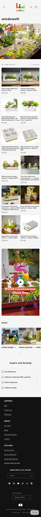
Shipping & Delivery (11, 459)
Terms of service (26, 512)
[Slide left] (16, 353)
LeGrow (12, 509)
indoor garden (25, 347)
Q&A (5, 406)
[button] (4, 7)
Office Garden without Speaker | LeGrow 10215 (10, 177)
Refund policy (31, 509)
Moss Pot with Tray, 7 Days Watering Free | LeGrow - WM (30, 148)
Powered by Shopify (20, 509)
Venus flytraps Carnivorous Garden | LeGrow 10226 (30, 207)
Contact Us (8, 410)
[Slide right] (25, 353)
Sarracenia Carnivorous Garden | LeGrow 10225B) (29, 237)
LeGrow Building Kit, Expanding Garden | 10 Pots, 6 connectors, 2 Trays (11, 118)
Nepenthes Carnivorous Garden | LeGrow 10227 (10, 237)
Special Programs (10, 434)
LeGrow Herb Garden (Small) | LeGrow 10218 (28, 89)
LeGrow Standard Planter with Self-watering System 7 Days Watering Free (11, 148)
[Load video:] (20, 282)
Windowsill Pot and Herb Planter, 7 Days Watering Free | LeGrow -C (29, 118)
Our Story (7, 426)
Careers (7, 439)
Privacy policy (16, 512)
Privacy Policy (9, 450)
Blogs (6, 430)
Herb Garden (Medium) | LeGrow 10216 (10, 89)
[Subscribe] (31, 475)
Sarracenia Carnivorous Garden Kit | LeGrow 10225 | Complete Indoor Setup (11, 208)
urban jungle (8, 347)
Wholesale (7, 414)
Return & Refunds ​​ (10, 454)
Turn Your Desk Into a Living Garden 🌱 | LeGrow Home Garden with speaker (30, 178)
